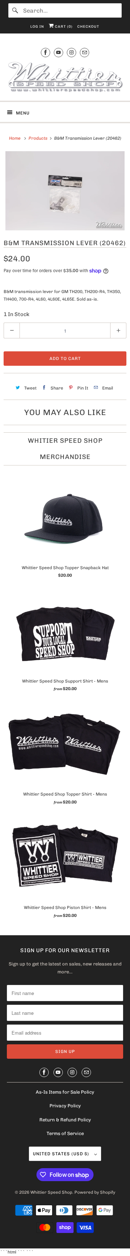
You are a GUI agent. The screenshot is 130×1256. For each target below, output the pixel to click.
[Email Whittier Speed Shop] (84, 52)
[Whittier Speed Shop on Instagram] (71, 52)
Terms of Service (65, 1133)
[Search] (15, 10)
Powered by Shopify (94, 1192)
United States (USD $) (62, 1153)
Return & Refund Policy (65, 1119)
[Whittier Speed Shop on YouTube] (58, 52)
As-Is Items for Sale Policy (65, 1092)
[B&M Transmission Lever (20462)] (65, 190)
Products (38, 138)
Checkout (88, 26)
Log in (37, 26)
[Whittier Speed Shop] (65, 77)
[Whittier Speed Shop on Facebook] (45, 52)
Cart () (63, 26)
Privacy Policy (65, 1105)
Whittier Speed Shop (51, 1192)
